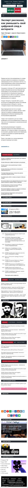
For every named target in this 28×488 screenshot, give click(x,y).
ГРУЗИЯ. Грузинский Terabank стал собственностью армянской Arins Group (14, 268)
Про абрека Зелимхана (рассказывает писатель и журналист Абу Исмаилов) (12, 353)
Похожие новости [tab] (7, 154)
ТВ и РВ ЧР (3, 471)
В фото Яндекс (11, 480)
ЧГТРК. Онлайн (4, 473)
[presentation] (24, 308)
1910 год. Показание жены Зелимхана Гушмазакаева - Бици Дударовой (13, 346)
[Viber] (13, 37)
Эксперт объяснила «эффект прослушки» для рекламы (13, 162)
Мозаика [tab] (5, 322)
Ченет (3, 33)
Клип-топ (3, 469)
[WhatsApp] (15, 37)
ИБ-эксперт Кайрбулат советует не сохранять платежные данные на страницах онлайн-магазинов (13, 189)
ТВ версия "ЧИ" (4, 460)
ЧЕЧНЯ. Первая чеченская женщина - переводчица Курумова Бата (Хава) (13, 330)
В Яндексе (13, 478)
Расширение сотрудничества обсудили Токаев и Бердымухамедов (14, 245)
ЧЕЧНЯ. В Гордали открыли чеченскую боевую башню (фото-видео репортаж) (13, 284)
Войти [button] (19, 3)
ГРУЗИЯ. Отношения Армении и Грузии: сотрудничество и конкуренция (14, 261)
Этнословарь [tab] (11, 322)
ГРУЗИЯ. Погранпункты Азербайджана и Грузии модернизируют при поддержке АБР (15, 264)
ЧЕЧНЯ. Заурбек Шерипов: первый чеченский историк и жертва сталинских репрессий (13, 334)
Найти (19, 6)
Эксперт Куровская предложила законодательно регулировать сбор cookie (12, 193)
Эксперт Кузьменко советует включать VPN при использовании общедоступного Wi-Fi (11, 185)
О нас (10, 1)
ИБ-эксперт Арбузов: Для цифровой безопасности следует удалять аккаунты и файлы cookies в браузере (14, 181)
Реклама (14, 3)
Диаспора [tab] (11, 279)
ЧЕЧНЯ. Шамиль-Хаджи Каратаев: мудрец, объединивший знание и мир (11, 338)
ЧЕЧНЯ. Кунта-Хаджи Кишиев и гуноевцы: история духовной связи (12, 326)
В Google (7, 478)
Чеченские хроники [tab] (8, 342)
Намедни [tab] (5, 279)
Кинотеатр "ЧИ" (4, 467)
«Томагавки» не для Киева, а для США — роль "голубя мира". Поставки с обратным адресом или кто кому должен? (13, 296)
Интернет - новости (10, 33)
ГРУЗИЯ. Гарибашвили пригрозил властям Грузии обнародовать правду (14, 253)
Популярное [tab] (16, 154)
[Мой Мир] (4, 37)
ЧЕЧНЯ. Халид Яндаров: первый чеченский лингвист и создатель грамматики (13, 377)
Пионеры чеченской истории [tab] (10, 361)
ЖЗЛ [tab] (15, 342)
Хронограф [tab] (19, 322)
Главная (6, 1)
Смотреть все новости (11, 275)
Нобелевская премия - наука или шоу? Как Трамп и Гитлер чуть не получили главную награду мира (13, 288)
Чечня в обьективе (5, 463)
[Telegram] (17, 37)
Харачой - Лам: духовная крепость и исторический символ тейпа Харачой (12, 357)
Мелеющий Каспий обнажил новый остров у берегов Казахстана (15, 234)
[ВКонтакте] (6, 37)
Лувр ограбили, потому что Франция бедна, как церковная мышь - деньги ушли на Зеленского (12, 291)
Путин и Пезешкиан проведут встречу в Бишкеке (14, 257)
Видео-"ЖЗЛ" (4, 462)
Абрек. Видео (4, 465)
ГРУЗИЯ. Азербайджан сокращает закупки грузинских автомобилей (14, 272)
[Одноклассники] (9, 37)
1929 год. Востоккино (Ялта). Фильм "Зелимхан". (12, 349)
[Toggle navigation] (3, 15)
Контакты (9, 3)
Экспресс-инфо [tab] (19, 279)
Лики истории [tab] (20, 342)
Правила (15, 1)
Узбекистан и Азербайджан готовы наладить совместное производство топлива (13, 249)
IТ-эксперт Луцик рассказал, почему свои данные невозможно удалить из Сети (12, 174)
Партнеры (21, 1)
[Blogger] (2, 37)
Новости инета (21, 33)
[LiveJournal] (11, 37)
